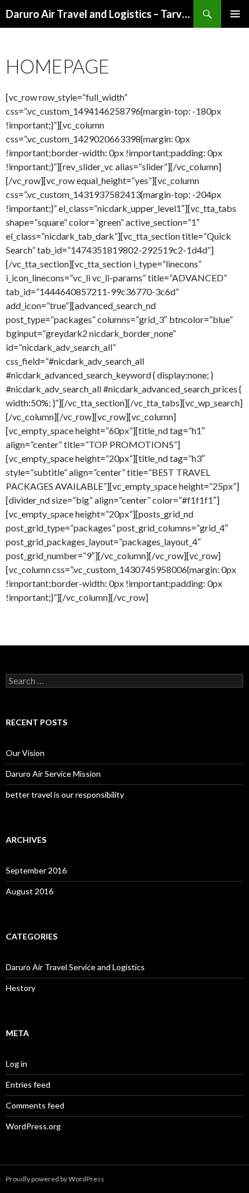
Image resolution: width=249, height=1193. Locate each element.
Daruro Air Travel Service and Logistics (75, 967)
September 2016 (36, 870)
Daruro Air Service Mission (53, 774)
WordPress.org (33, 1126)
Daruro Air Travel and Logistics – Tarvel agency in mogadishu (99, 14)
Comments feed (35, 1105)
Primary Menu (235, 14)
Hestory (20, 988)
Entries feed (28, 1084)
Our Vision (25, 753)
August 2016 (29, 891)
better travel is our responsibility (65, 794)
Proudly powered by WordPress (55, 1178)
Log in (16, 1064)
